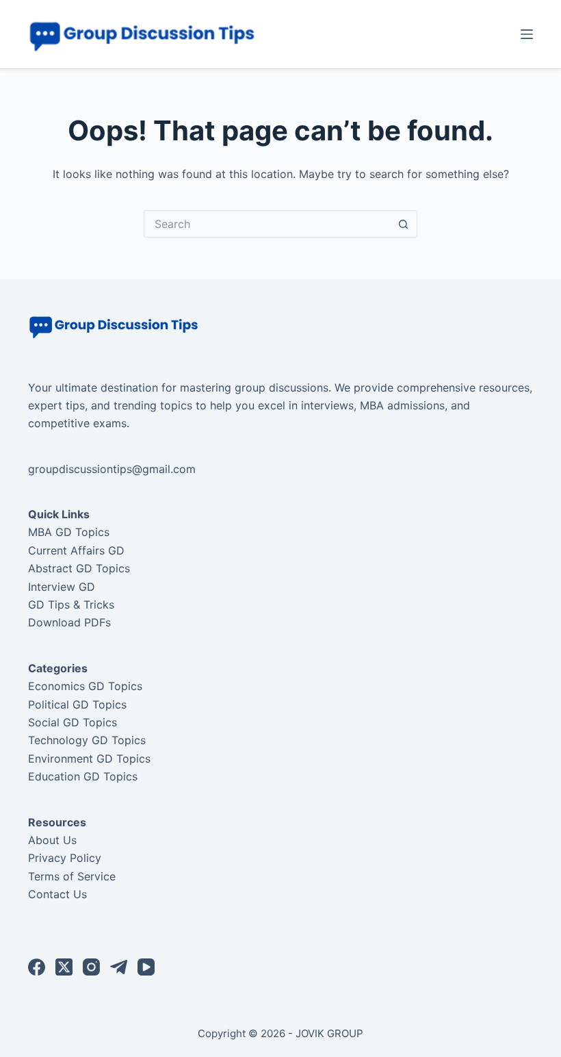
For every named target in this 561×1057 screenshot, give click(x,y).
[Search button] (403, 224)
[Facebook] (36, 967)
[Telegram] (118, 967)
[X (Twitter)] (64, 967)
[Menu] (527, 34)
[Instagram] (91, 967)
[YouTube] (146, 967)
